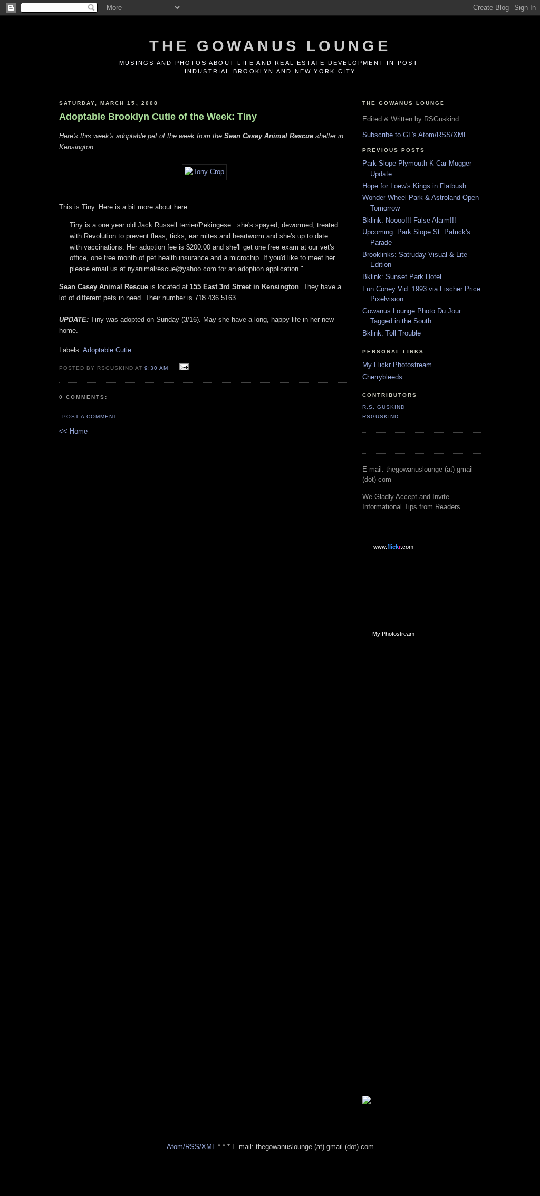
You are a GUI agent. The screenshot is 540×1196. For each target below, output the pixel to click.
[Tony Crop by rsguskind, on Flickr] (204, 172)
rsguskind (380, 416)
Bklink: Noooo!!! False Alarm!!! (409, 220)
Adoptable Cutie (107, 350)
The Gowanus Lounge (269, 45)
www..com (393, 546)
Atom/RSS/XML (191, 1147)
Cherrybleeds (382, 377)
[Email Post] (182, 367)
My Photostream (393, 633)
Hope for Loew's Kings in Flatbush (414, 186)
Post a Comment (89, 416)
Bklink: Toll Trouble (391, 333)
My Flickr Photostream (397, 365)
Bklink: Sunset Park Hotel (401, 277)
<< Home (73, 431)
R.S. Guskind (383, 407)
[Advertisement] (404, 814)
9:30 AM (156, 368)
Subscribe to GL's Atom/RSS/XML (414, 135)
